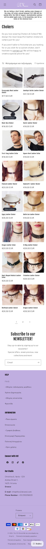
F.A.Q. (7, 381)
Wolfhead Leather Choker (10, 308)
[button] (5, 4)
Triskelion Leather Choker (31, 275)
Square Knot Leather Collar (31, 153)
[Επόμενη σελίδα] (29, 322)
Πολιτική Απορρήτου (13, 441)
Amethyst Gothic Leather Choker (33, 90)
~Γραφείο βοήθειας (12, 430)
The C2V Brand (18, 533)
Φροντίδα (9, 404)
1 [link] (16, 322)
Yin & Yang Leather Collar (10, 153)
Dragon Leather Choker (30, 308)
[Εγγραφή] (38, 362)
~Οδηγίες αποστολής (13, 398)
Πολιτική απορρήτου (14, 540)
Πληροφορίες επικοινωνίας (17, 544)
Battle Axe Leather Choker (31, 214)
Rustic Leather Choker (30, 123)
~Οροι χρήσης (10, 447)
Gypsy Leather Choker (9, 214)
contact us (17, 50)
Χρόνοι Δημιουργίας (13, 392)
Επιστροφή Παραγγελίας (15, 436)
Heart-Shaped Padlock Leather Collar (11, 276)
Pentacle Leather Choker (9, 184)
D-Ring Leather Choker (30, 245)
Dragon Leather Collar (9, 245)
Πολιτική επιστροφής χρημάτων (26, 536)
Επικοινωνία (10, 425)
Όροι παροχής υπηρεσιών (31, 540)
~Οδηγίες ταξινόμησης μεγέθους (18, 387)
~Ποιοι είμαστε (11, 419)
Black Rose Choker (8, 123)
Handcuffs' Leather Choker (31, 184)
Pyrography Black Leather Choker (10, 91)
